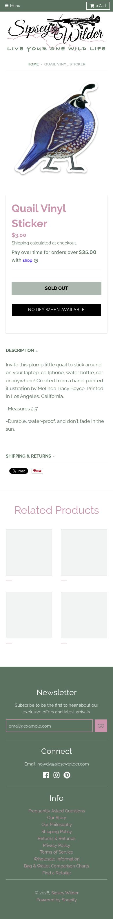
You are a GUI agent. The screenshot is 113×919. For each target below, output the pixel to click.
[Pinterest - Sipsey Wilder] (66, 775)
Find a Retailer (56, 872)
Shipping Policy (56, 831)
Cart (101, 5)
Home (33, 64)
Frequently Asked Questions (56, 810)
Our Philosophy (56, 824)
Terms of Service (56, 851)
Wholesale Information (57, 858)
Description (20, 350)
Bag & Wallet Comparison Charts (56, 865)
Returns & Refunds (56, 838)
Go (101, 726)
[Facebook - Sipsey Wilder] (46, 775)
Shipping (20, 242)
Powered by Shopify (57, 899)
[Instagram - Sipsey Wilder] (56, 775)
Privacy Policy (56, 845)
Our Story (56, 817)
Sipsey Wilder (65, 892)
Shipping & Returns (28, 456)
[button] (56, 310)
